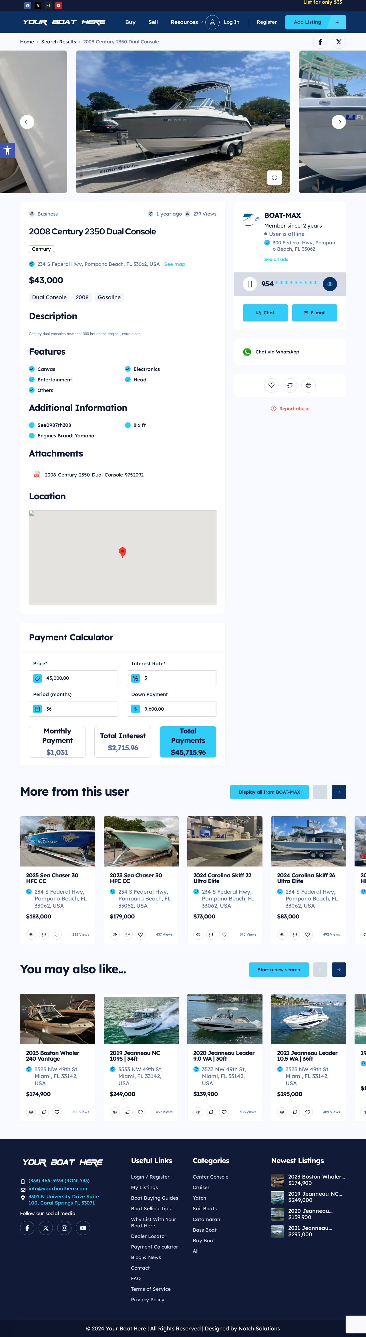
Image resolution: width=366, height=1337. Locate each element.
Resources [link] (184, 22)
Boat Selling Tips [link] (151, 1208)
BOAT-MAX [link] (282, 215)
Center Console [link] (210, 1177)
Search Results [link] (58, 42)
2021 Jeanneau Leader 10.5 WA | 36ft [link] (316, 1228)
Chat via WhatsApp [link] (277, 352)
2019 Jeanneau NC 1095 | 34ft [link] (313, 1194)
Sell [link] (153, 22)
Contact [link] (140, 1268)
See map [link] (174, 264)
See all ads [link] (276, 259)
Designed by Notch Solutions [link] (242, 1328)
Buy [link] (130, 22)
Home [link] (27, 42)
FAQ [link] (136, 1278)
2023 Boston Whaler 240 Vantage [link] (314, 1176)
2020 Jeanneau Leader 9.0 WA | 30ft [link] (315, 1211)
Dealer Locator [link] (148, 1236)
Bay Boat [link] (204, 1240)
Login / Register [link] (150, 1177)
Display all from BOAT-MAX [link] (269, 792)
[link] (7, 150)
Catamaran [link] (206, 1219)
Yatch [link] (199, 1198)
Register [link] (267, 22)
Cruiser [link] (201, 1187)
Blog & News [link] (146, 1257)
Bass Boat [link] (205, 1230)
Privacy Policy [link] (147, 1299)
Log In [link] (231, 22)
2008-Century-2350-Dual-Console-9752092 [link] (94, 475)
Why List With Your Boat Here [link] (153, 1222)
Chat (269, 312)
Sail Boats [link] (205, 1208)
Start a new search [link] (279, 969)
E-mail (318, 312)
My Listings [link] (144, 1187)
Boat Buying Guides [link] (154, 1198)
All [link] (195, 1251)
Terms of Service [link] (151, 1289)
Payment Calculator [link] (154, 1247)
